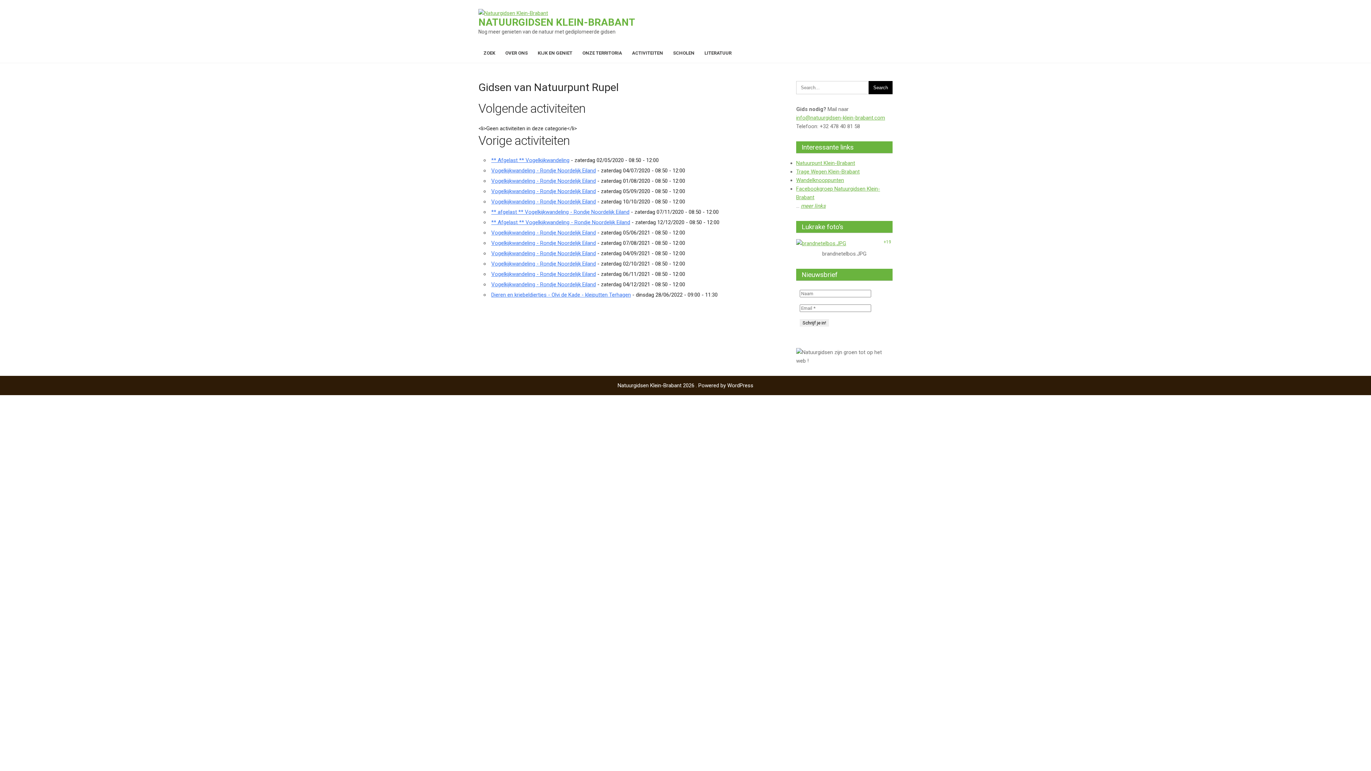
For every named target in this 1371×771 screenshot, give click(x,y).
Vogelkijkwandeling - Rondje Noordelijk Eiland (543, 170)
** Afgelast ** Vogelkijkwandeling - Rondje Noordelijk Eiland (560, 222)
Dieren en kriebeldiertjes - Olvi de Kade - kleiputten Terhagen (561, 295)
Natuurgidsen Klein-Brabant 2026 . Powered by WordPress (685, 385)
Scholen (683, 53)
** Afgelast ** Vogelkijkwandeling (530, 160)
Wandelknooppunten (820, 180)
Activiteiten (647, 53)
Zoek (489, 53)
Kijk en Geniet (555, 53)
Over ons (516, 53)
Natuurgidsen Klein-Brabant (556, 22)
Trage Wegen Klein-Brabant (828, 171)
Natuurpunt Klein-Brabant (825, 163)
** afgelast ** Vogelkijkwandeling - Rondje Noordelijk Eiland (560, 212)
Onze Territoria (602, 53)
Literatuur (718, 53)
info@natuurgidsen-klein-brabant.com (840, 118)
